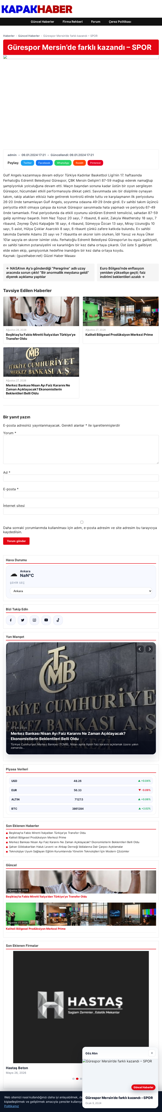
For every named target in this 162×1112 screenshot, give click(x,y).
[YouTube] (46, 620)
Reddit (79, 162)
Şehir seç (17, 582)
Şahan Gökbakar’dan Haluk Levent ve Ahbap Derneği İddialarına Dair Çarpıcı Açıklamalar (66, 846)
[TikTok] (58, 620)
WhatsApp (63, 162)
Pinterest (95, 162)
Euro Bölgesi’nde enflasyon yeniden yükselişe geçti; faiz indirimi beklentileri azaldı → (123, 272)
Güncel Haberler (42, 21)
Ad (6, 472)
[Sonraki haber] (149, 649)
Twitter (27, 162)
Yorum (9, 433)
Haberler (9, 35)
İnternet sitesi (14, 506)
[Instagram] (34, 620)
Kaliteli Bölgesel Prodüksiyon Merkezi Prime (37, 837)
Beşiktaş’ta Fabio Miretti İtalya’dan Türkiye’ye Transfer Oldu (47, 832)
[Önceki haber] (140, 649)
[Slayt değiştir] (73, 1079)
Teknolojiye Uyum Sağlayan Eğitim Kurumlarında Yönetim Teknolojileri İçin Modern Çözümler (69, 851)
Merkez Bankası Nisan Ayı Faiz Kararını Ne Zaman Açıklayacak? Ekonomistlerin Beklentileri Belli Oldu (74, 842)
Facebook (44, 162)
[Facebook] (11, 620)
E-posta (11, 489)
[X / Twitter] (22, 620)
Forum (95, 21)
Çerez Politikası (120, 21)
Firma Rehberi (73, 21)
